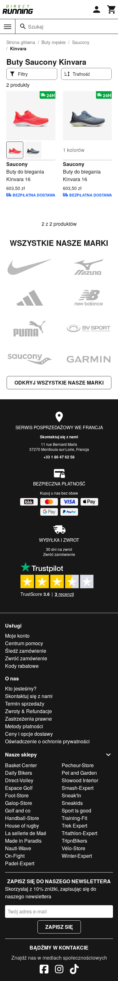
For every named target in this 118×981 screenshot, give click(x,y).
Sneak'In (71, 795)
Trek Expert (74, 825)
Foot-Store (17, 795)
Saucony (80, 42)
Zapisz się (59, 926)
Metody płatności (24, 726)
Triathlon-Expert (79, 833)
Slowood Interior (80, 780)
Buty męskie (54, 42)
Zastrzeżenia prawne (28, 718)
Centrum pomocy (24, 643)
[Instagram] (59, 970)
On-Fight (15, 855)
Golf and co (18, 810)
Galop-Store (18, 802)
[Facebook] (44, 970)
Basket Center (21, 765)
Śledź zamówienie (25, 650)
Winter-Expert (77, 855)
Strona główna (20, 42)
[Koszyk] (112, 9)
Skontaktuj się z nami (59, 436)
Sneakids (72, 802)
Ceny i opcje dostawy (29, 733)
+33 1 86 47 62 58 (59, 457)
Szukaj (35, 26)
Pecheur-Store (78, 765)
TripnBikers (74, 840)
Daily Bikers (18, 772)
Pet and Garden (79, 772)
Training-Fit (74, 818)
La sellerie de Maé (25, 833)
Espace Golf (18, 787)
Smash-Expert (77, 787)
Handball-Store (22, 818)
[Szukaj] (23, 26)
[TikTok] (74, 970)
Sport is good (76, 810)
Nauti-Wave (18, 848)
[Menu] (7, 26)
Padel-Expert (19, 863)
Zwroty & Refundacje (28, 711)
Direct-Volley (19, 780)
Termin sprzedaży (24, 703)
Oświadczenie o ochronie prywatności (47, 741)
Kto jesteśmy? (21, 688)
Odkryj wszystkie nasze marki (59, 382)
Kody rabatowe (22, 665)
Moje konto (17, 635)
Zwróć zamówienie (59, 554)
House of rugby (22, 825)
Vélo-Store (73, 848)
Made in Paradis (23, 840)
